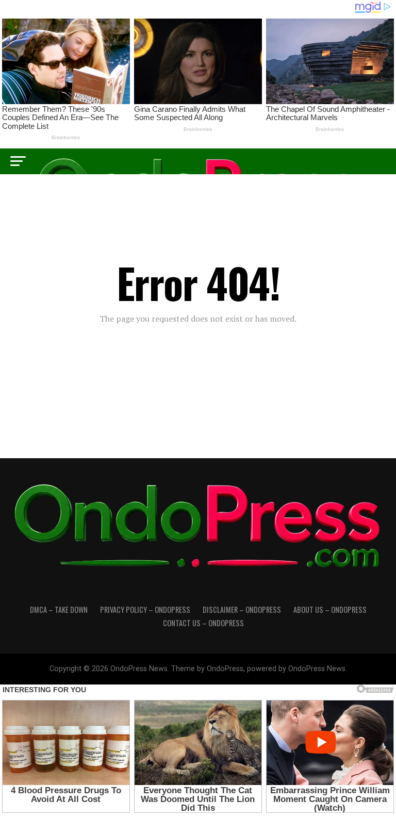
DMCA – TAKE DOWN (59, 609)
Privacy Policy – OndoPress (145, 609)
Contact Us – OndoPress (203, 622)
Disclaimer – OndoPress (242, 609)
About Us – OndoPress (330, 609)
